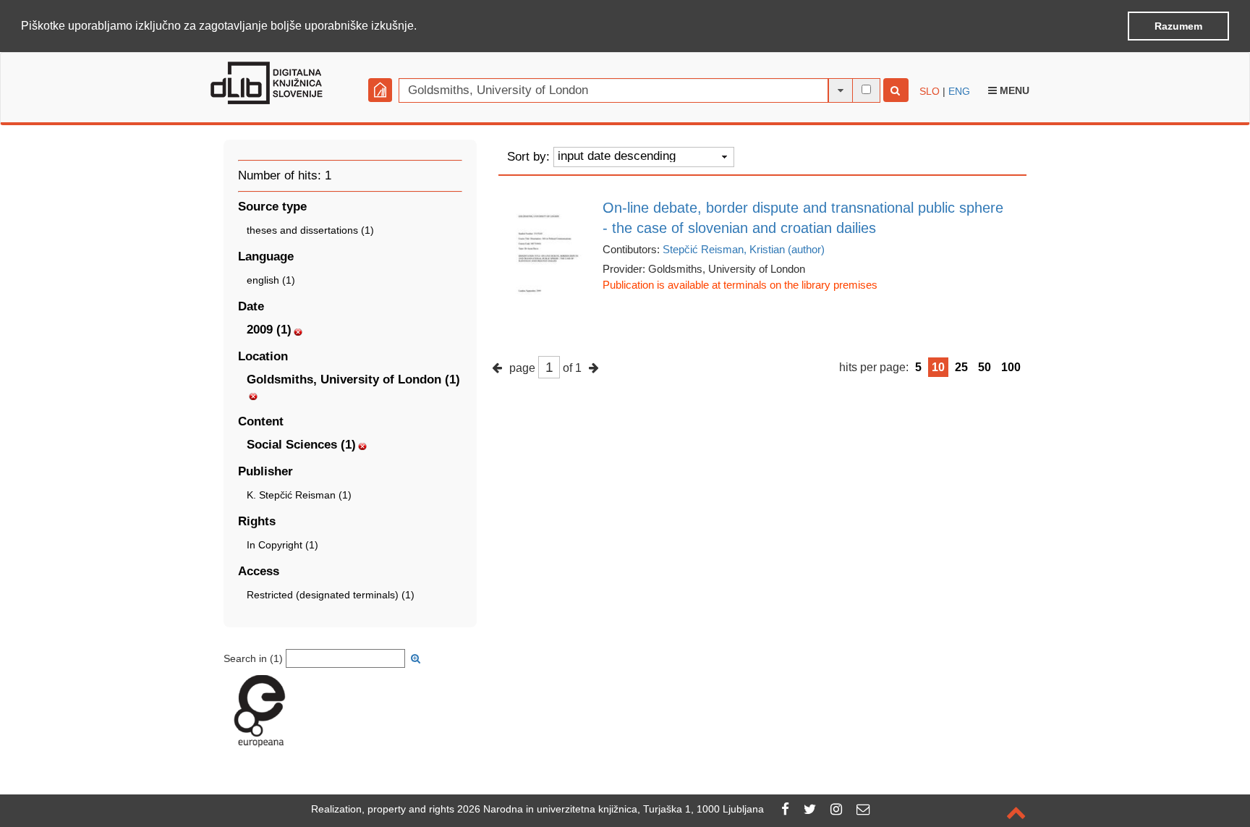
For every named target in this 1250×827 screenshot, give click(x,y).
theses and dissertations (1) (310, 230)
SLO (929, 91)
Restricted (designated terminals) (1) (330, 595)
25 (961, 367)
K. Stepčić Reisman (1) (299, 495)
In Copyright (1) (282, 545)
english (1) (271, 280)
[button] (422, 27)
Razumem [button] (1178, 26)
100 (1011, 367)
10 (938, 367)
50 (984, 367)
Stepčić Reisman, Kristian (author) (744, 249)
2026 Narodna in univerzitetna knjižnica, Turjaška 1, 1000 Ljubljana (610, 809)
